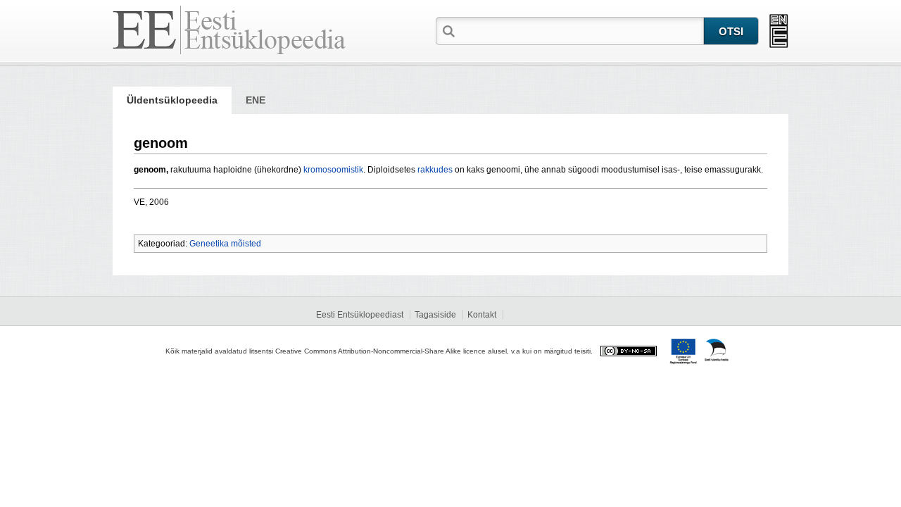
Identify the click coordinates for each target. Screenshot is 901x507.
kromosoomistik (333, 170)
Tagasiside (435, 315)
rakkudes (435, 170)
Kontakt (481, 315)
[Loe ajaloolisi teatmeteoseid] (778, 31)
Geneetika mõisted (225, 244)
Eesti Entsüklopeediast (359, 315)
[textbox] (580, 30)
